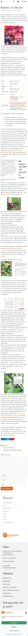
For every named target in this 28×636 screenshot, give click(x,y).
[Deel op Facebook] (3, 439)
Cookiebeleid (8, 634)
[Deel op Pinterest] (12, 439)
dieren (4, 514)
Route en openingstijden (9, 558)
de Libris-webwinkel (20, 106)
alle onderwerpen (8, 503)
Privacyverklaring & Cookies (16, 634)
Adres (6, 547)
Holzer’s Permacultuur (9, 448)
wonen (5, 520)
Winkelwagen (7, 581)
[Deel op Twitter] (7, 439)
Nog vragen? (7, 593)
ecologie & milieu (7, 522)
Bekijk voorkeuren (14, 630)
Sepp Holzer (6, 194)
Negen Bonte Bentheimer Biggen (12, 450)
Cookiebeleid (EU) (8, 596)
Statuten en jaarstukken (9, 561)
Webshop (8, 573)
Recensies (5, 445)
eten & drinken (7, 508)
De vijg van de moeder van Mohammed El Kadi (13, 415)
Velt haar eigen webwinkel (18, 102)
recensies (5, 511)
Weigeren (14, 627)
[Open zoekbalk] (14, 1)
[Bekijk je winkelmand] (18, 1)
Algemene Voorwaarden (10, 587)
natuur (4, 517)
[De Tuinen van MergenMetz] (1, 1)
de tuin (5, 505)
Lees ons (5, 532)
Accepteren (14, 623)
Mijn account (6, 584)
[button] (26, 612)
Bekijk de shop (7, 578)
